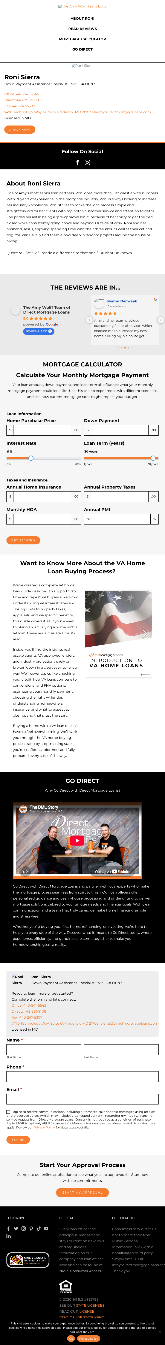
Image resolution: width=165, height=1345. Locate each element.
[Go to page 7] (132, 347)
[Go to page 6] (128, 347)
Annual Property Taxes (110, 487)
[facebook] (77, 162)
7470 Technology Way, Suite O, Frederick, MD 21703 (47, 112)
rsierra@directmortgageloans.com (121, 112)
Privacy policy (88, 1338)
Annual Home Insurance (33, 487)
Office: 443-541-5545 (21, 94)
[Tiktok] (39, 1229)
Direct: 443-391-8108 (21, 100)
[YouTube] (46, 1229)
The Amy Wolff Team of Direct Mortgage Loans (46, 310)
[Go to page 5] (125, 348)
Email (14, 1089)
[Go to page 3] (118, 347)
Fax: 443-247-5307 (19, 106)
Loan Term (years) (104, 443)
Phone (15, 1067)
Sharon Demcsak (122, 301)
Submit (18, 1140)
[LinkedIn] (8, 1236)
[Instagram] (23, 1229)
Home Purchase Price (31, 420)
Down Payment (101, 420)
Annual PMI (97, 509)
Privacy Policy (44, 1127)
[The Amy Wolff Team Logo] (82, 6)
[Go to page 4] (121, 347)
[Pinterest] (31, 1229)
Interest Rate (21, 443)
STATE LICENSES (90, 1305)
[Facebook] (8, 1229)
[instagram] (87, 162)
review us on (36, 331)
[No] (159, 1331)
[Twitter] (16, 1229)
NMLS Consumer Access (80, 1271)
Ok (71, 1338)
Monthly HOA (21, 509)
